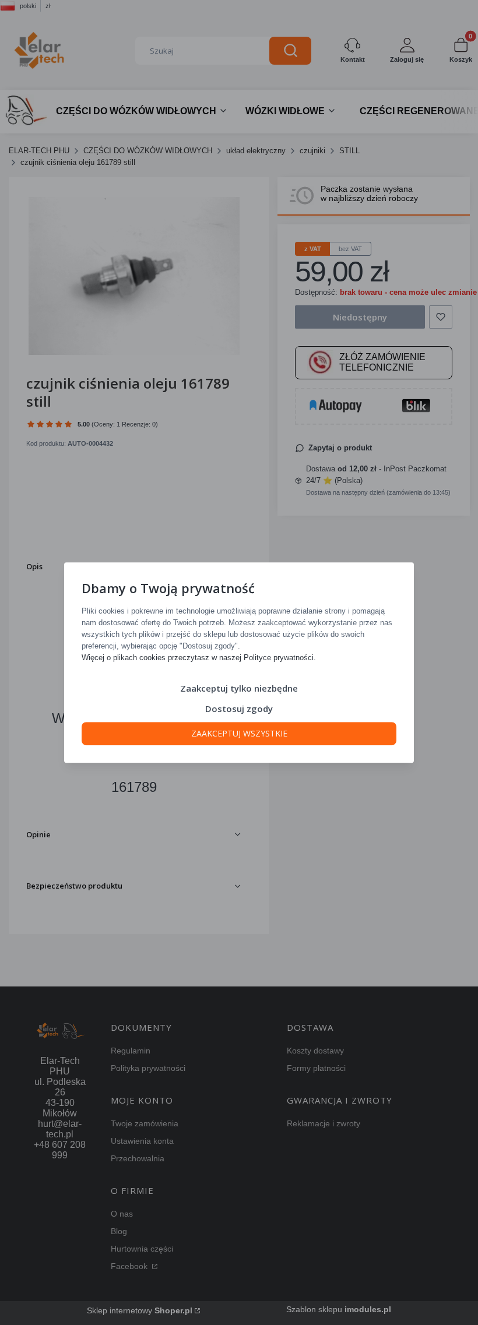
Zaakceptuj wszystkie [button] (239, 733)
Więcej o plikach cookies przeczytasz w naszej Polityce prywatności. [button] (199, 657)
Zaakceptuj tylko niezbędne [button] (239, 688)
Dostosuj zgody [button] (239, 708)
